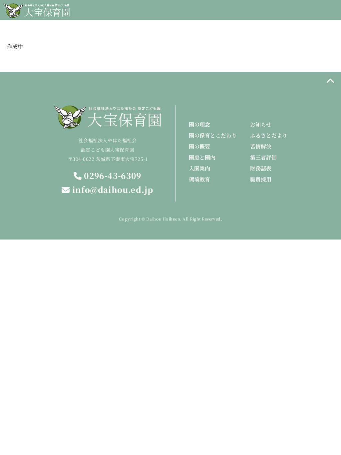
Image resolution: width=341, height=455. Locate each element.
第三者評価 (263, 157)
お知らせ (260, 124)
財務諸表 (260, 168)
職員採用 (260, 179)
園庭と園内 (202, 157)
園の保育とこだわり (213, 135)
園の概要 (199, 146)
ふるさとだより (268, 135)
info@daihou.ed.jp (112, 189)
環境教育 (199, 179)
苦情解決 (260, 146)
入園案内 (199, 168)
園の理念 (199, 124)
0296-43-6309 (111, 175)
